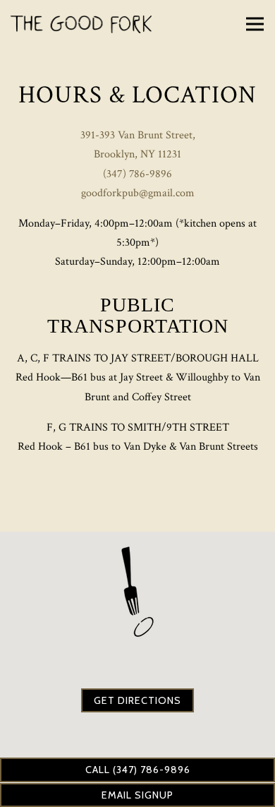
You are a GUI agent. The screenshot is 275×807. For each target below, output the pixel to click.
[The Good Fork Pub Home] (81, 24)
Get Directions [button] (137, 700)
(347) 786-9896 (137, 174)
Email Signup (137, 795)
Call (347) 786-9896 (137, 769)
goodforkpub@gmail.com (138, 193)
